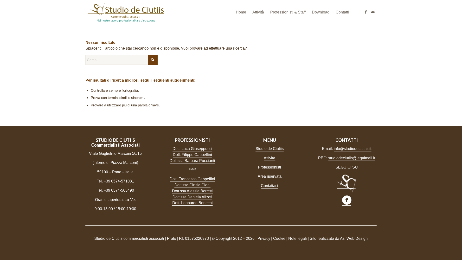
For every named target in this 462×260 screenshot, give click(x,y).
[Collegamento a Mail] (373, 12)
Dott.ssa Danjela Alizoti (192, 197)
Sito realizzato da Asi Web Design (339, 238)
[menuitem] (241, 12)
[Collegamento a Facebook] (365, 12)
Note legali (297, 238)
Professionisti (269, 167)
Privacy (263, 238)
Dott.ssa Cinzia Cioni (192, 185)
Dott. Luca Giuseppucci (192, 149)
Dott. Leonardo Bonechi (192, 203)
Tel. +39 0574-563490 (115, 190)
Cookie (279, 238)
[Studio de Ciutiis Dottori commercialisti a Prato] (125, 12)
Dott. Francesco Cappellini (192, 179)
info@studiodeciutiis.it (352, 149)
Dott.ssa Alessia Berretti (192, 191)
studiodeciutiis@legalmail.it (351, 158)
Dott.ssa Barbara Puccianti (192, 161)
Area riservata (270, 176)
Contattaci (269, 186)
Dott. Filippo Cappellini (192, 155)
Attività (269, 158)
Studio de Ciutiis (270, 149)
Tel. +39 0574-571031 (115, 181)
